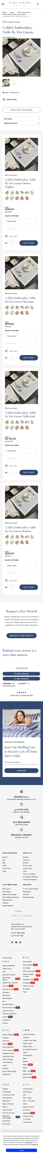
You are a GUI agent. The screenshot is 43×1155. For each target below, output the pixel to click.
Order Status (6, 891)
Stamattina (26, 1113)
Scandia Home (28, 1089)
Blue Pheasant (7, 998)
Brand (12, 12)
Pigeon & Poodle (8, 1104)
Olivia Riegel (6, 1092)
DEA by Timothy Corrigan (28, 975)
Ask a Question (8, 37)
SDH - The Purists (29, 1101)
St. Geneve (26, 1110)
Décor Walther (27, 965)
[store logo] (20, 4)
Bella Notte (6, 995)
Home (4, 12)
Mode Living (27, 1077)
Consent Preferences (30, 879)
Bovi (3, 1001)
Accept (21, 1150)
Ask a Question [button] (22, 679)
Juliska (4, 1065)
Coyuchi (5, 1023)
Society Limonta (28, 1116)
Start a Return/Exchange (10, 897)
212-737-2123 (18, 936)
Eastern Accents (28, 986)
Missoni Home (27, 1074)
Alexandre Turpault (8, 975)
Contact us (26, 860)
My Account (6, 889)
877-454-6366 (19, 933)
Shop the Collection (21, 110)
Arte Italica (5, 992)
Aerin (4, 972)
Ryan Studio (6, 1124)
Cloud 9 (5, 1017)
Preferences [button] (34, 1144)
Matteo (25, 1065)
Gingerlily (5, 1038)
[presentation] (21, 119)
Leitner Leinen (27, 1043)
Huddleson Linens (8, 1053)
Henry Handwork (8, 1047)
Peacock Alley (7, 1098)
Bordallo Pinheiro (8, 1004)
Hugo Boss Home (8, 1056)
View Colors (12, 99)
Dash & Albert (27, 961)
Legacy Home (27, 1046)
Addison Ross (7, 969)
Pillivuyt (4, 1107)
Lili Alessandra (27, 1055)
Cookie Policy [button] (28, 1142)
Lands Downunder (29, 1034)
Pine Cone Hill (7, 1110)
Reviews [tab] (7, 683)
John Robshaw (7, 1062)
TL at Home (27, 1119)
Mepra (25, 1068)
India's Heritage (7, 1059)
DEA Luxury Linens (24, 12)
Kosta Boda (6, 1074)
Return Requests (28, 897)
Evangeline (26, 989)
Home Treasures (8, 1050)
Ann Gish (5, 986)
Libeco (25, 1052)
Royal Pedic (6, 1121)
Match (25, 1058)
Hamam (4, 1044)
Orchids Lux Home (8, 1095)
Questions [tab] (22, 683)
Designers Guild (28, 979)
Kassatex (5, 1068)
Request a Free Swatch (21, 635)
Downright (26, 983)
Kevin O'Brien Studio (9, 1071)
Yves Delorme (27, 1122)
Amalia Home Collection (10, 983)
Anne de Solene (7, 989)
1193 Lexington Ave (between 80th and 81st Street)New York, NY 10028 (21, 926)
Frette (25, 992)
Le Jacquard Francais (30, 1049)
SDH (24, 1095)
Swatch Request (7, 905)
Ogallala (5, 1089)
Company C (6, 1020)
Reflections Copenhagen (6, 1117)
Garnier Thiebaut (8, 1034)
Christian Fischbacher (9, 1014)
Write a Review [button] (23, 674)
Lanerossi (26, 1037)
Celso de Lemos (7, 1011)
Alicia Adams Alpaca (6, 979)
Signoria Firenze (28, 1107)
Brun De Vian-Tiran (8, 1007)
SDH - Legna (27, 1098)
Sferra (25, 1104)
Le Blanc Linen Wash (29, 1040)
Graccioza (5, 1041)
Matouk (25, 1061)
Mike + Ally (26, 1071)
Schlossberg (27, 1092)
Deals (4, 871)
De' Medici (26, 968)
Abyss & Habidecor (8, 966)
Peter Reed (6, 1101)
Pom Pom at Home (8, 1113)
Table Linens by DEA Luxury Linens (14, 14)
